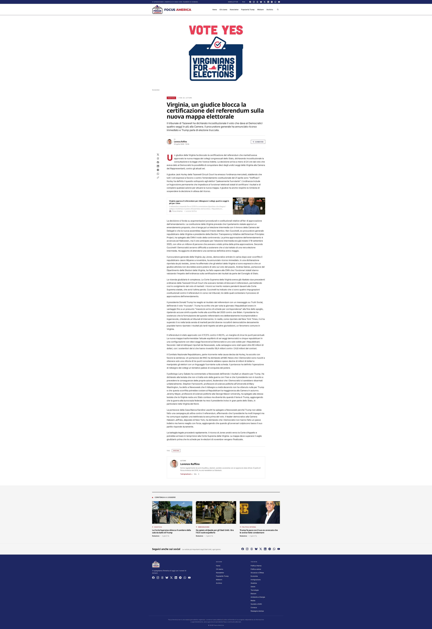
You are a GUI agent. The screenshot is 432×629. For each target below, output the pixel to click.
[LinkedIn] (268, 2)
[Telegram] (272, 2)
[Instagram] (254, 2)
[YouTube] (279, 2)
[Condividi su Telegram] (158, 170)
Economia (254, 576)
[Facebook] (250, 2)
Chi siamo (223, 9)
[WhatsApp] (275, 2)
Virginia (176, 450)
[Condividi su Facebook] (158, 162)
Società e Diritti (256, 604)
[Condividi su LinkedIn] (158, 166)
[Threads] (257, 2)
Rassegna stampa (257, 611)
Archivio (270, 9)
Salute (253, 587)
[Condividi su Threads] (158, 158)
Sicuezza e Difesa (257, 573)
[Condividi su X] (158, 154)
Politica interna (256, 566)
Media (253, 600)
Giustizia (171, 97)
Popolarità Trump (247, 9)
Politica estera (256, 569)
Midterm (260, 9)
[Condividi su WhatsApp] (158, 174)
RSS (243, 2)
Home (214, 9)
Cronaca (254, 607)
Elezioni (253, 593)
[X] (265, 2)
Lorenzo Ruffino (180, 141)
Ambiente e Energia (258, 597)
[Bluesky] (261, 2)
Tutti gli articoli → (186, 474)
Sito (195, 474)
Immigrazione (256, 580)
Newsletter (233, 2)
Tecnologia (255, 590)
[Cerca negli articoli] (278, 9)
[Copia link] (158, 177)
